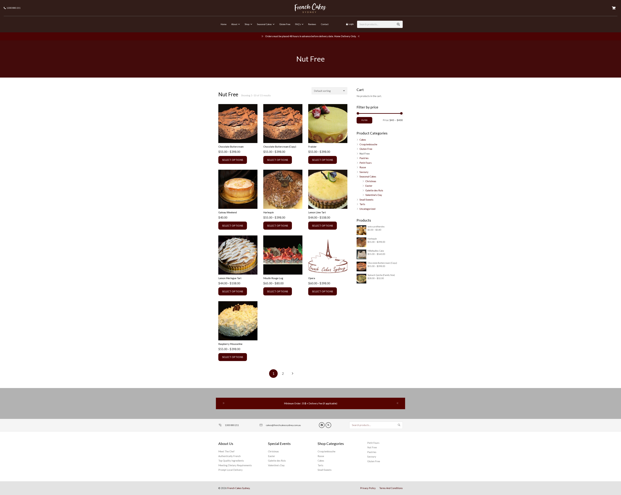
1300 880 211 (232, 425)
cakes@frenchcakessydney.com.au (283, 425)
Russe (363, 167)
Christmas (370, 181)
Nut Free (365, 153)
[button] (238, 24)
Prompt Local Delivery (230, 469)
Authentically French (229, 456)
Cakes (363, 139)
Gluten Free (366, 148)
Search (399, 424)
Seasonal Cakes (368, 176)
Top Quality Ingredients (231, 460)
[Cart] (613, 8)
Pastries (364, 158)
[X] (328, 425)
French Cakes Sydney (238, 488)
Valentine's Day (373, 194)
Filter (364, 120)
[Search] (398, 24)
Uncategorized (367, 208)
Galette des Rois (374, 190)
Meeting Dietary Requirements (235, 465)
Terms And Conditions (391, 488)
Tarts (362, 204)
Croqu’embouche (368, 144)
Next (292, 373)
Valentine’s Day (276, 465)
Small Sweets (366, 199)
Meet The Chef (226, 451)
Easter (368, 185)
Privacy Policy (368, 488)
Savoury (364, 171)
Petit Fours (366, 162)
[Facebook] (322, 425)
